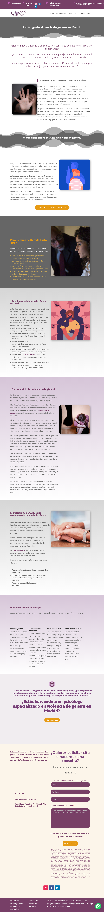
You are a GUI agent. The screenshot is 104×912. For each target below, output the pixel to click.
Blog (88, 13)
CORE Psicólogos (19, 550)
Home (52, 13)
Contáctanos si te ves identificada (52, 207)
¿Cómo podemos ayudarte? (62, 806)
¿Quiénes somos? (61, 13)
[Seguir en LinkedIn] (36, 6)
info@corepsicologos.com (25, 799)
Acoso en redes (30, 354)
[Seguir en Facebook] (39, 4)
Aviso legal (33, 901)
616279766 (29, 4)
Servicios (72, 13)
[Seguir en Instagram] (36, 4)
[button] (98, 906)
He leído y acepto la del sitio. (71, 835)
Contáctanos (52, 720)
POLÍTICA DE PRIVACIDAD (78, 877)
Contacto (82, 13)
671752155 (16, 3)
